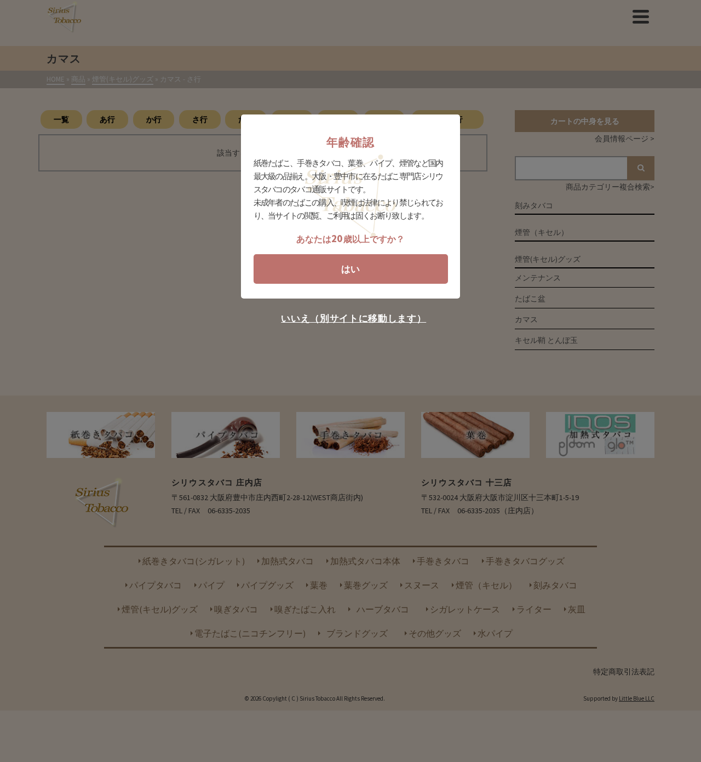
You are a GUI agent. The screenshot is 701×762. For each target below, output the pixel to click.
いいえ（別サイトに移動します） (353, 318)
